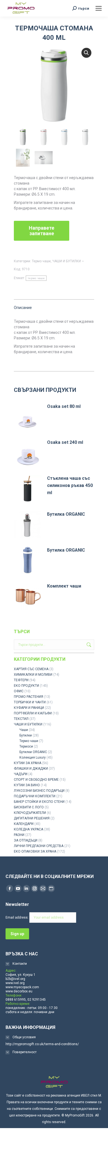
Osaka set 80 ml (64, 406)
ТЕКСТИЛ (21, 719)
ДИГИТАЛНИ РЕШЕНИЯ (32, 818)
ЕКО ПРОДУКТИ (26, 686)
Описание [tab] (23, 307)
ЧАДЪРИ (20, 774)
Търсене (88, 644)
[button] (86, 53)
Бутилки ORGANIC (33, 752)
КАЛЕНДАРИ (24, 824)
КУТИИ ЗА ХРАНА (27, 763)
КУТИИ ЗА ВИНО (27, 785)
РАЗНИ (19, 835)
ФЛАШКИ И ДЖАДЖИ (31, 768)
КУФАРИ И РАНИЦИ (29, 708)
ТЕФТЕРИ (21, 680)
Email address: (17, 917)
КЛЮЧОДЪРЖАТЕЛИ (30, 813)
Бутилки (25, 735)
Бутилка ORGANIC (66, 514)
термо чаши (36, 278)
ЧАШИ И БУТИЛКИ (66, 261)
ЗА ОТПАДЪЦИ (25, 840)
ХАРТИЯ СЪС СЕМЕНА (31, 669)
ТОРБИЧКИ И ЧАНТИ (30, 702)
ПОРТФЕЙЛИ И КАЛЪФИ (33, 713)
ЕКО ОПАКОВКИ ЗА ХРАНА (35, 851)
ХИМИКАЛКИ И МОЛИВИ (33, 675)
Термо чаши (41, 261)
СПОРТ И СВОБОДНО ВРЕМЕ (36, 780)
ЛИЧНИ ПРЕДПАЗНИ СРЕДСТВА (38, 846)
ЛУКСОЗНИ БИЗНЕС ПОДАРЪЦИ (39, 791)
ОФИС (19, 691)
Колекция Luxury (32, 757)
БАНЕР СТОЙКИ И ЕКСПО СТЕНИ (39, 802)
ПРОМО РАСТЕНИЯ (28, 697)
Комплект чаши (64, 586)
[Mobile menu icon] (98, 8)
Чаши (23, 730)
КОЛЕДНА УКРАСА (28, 829)
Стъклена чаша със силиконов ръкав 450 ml (70, 485)
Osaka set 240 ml (65, 442)
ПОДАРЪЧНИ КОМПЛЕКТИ (34, 796)
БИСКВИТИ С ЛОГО (29, 807)
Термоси (26, 746)
